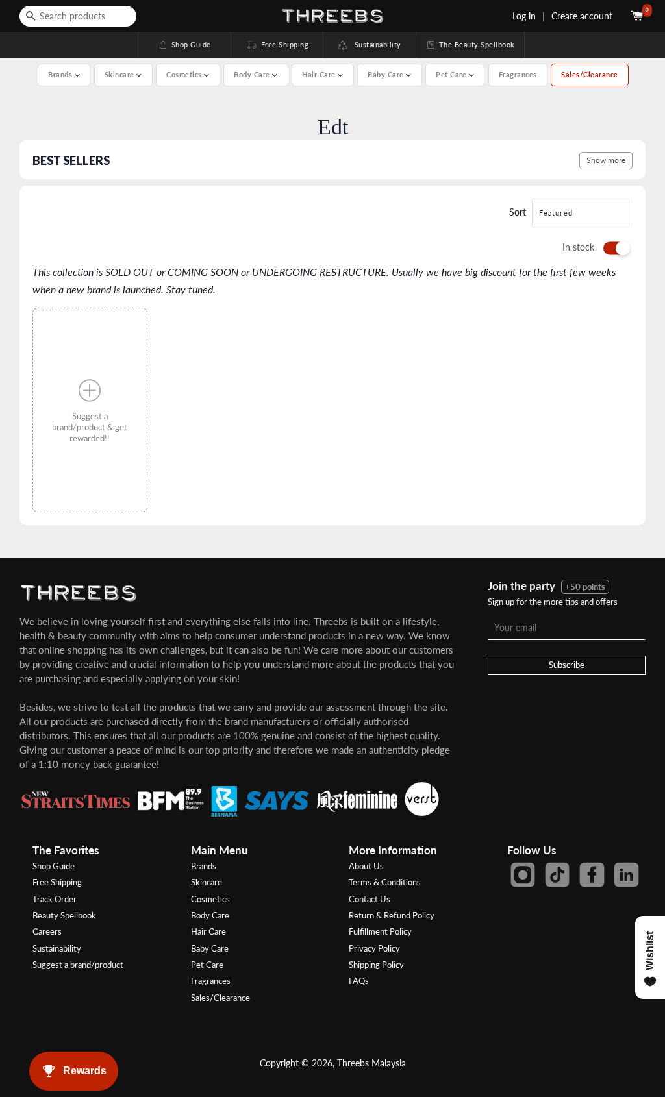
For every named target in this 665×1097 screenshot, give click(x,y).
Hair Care (208, 931)
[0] (638, 16)
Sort (517, 211)
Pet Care (207, 964)
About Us (366, 866)
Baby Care (210, 948)
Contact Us (369, 899)
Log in (524, 15)
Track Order (54, 899)
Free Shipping (276, 44)
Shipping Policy (376, 964)
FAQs (359, 981)
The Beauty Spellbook (470, 44)
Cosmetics (210, 899)
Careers (47, 931)
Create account (581, 15)
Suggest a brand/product (77, 964)
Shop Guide (184, 44)
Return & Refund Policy (391, 915)
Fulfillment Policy (380, 931)
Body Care (210, 915)
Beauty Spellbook (64, 915)
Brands (203, 866)
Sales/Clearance (589, 74)
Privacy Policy (374, 948)
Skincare (206, 882)
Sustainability (374, 44)
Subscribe (566, 664)
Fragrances (518, 74)
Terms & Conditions (385, 882)
